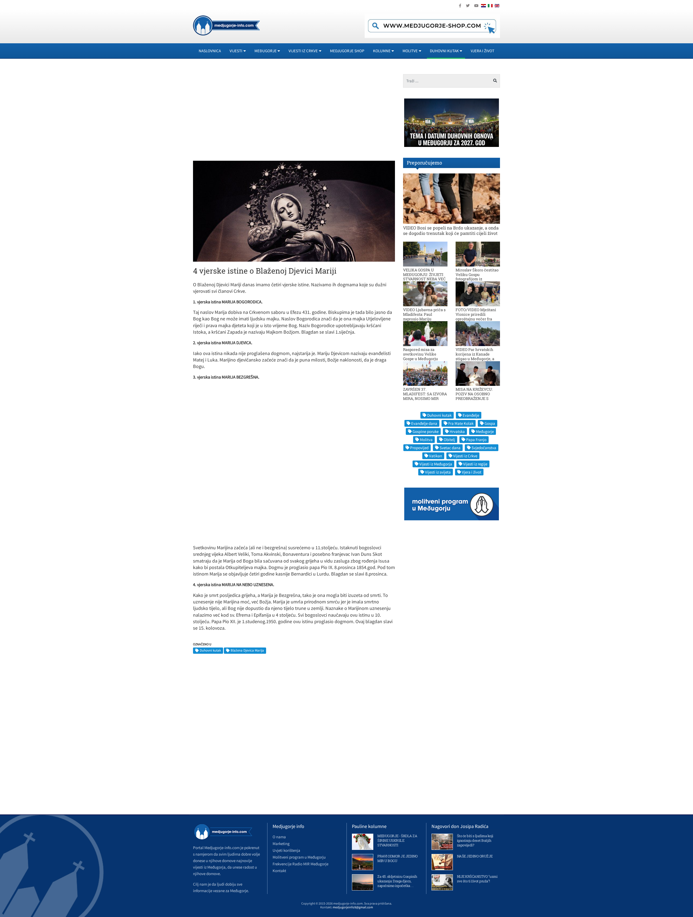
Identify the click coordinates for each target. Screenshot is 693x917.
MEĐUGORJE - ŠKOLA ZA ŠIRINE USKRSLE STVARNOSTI (397, 840)
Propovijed (419, 447)
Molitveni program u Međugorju (299, 857)
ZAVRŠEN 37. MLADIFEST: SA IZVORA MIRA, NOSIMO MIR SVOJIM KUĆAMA (425, 396)
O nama (279, 836)
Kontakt (279, 870)
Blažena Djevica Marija (247, 650)
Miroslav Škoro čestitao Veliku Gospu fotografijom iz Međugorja (477, 276)
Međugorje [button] (265, 50)
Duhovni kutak (210, 650)
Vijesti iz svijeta (438, 472)
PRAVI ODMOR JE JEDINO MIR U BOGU (397, 858)
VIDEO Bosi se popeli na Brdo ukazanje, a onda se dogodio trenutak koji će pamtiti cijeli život (451, 230)
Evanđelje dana (424, 423)
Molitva (426, 439)
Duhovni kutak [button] (444, 50)
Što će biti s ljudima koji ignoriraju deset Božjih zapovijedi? (475, 840)
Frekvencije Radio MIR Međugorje (300, 863)
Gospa (490, 423)
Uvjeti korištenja (286, 850)
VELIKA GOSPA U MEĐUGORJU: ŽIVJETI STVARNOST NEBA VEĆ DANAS (424, 276)
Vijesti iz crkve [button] (303, 50)
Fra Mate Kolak (460, 423)
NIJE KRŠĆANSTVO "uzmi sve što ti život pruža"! (477, 878)
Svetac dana (450, 447)
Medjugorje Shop (347, 50)
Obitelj (449, 439)
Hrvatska (457, 431)
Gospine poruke (426, 431)
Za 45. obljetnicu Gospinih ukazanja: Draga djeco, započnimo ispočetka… (397, 881)
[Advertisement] (241, 112)
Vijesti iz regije (475, 463)
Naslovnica (210, 50)
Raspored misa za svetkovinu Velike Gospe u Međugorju (420, 354)
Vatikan (435, 455)
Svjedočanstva (484, 447)
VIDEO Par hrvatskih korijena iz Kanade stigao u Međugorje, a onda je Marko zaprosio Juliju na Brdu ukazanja (477, 358)
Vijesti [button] (236, 50)
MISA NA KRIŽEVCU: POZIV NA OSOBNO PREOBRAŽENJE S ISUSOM (474, 396)
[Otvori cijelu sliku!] (294, 210)
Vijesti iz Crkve (465, 455)
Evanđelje (471, 415)
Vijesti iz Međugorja (435, 463)
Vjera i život (482, 50)
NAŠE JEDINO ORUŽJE (475, 856)
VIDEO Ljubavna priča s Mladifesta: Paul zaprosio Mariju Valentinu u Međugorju (424, 316)
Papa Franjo (476, 439)
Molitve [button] (410, 50)
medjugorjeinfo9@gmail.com (353, 907)
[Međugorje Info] (226, 25)
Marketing (281, 843)
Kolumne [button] (382, 50)
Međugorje (485, 431)
